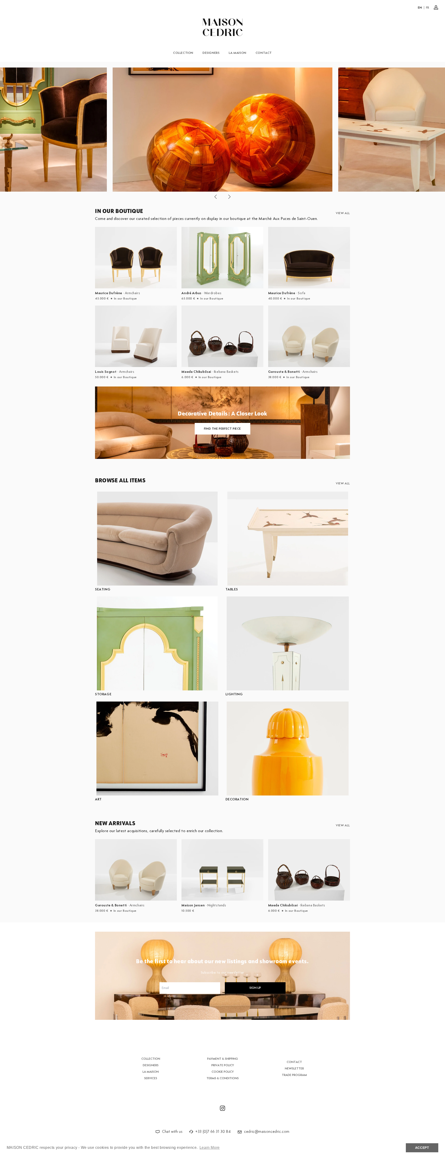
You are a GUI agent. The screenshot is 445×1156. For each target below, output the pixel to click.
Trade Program (294, 1075)
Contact (264, 53)
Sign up (255, 987)
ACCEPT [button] (422, 1148)
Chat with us (172, 1132)
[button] (215, 197)
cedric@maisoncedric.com (266, 1132)
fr (427, 7)
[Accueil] (222, 27)
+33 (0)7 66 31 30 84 (213, 1132)
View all (343, 213)
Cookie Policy (223, 1071)
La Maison (237, 53)
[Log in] (436, 7)
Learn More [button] (210, 1148)
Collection (183, 53)
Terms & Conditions (223, 1078)
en (420, 7)
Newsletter (294, 1068)
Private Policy (222, 1065)
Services (150, 1078)
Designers (211, 53)
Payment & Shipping (222, 1058)
